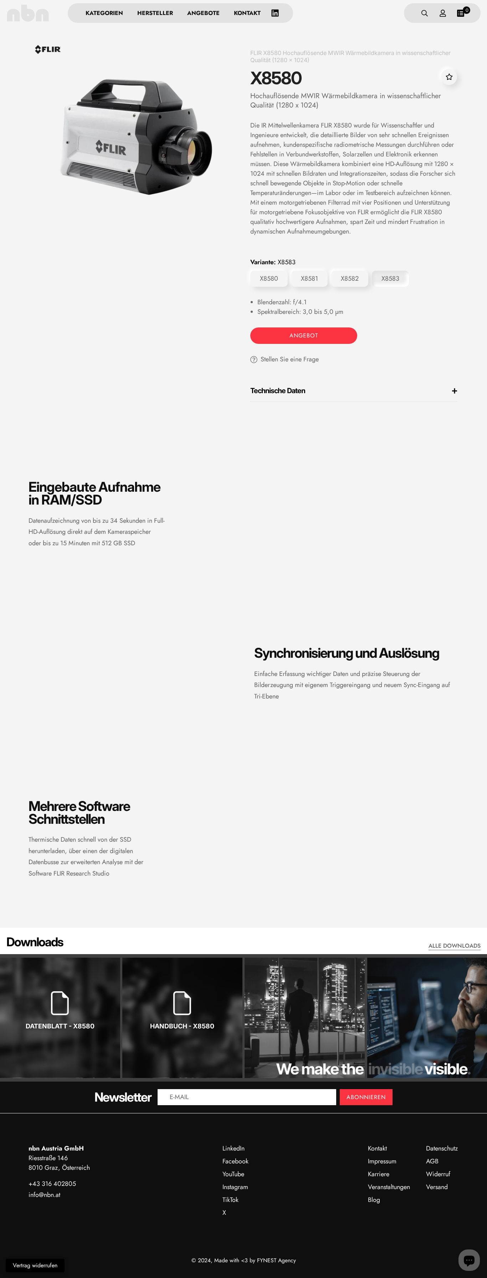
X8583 (390, 278)
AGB (432, 1161)
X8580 (269, 278)
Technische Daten (277, 390)
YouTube (233, 1174)
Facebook (235, 1161)
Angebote (203, 13)
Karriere (378, 1174)
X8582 (350, 278)
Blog (374, 1200)
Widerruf (438, 1174)
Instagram (235, 1187)
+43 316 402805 (52, 1183)
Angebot (303, 335)
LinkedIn (233, 1148)
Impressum (382, 1161)
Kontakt (247, 13)
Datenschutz (442, 1148)
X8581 (309, 278)
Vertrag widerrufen (35, 1265)
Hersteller (155, 13)
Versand (437, 1187)
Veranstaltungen (389, 1187)
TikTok (230, 1200)
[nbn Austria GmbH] (27, 13)
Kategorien (104, 13)
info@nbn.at (44, 1194)
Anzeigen (60, 1049)
